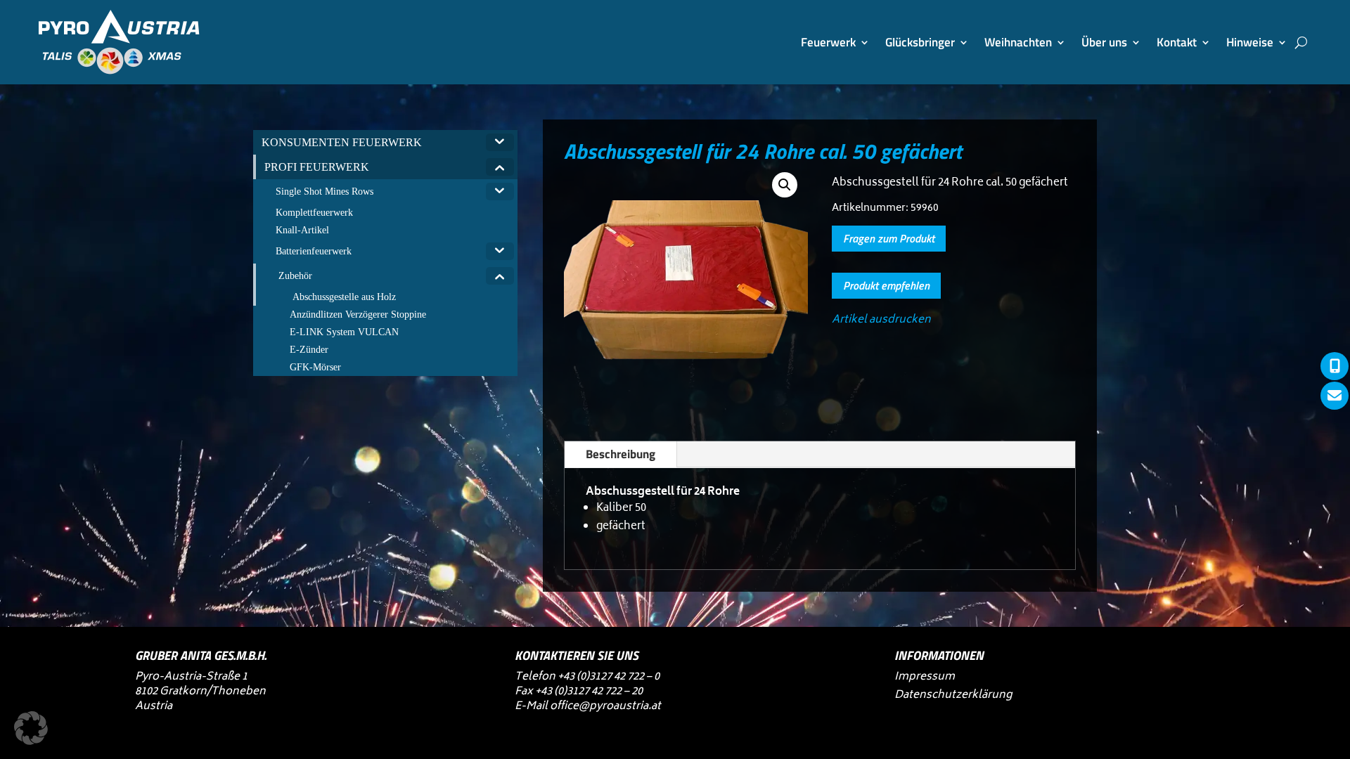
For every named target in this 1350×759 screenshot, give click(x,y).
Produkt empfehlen (886, 285)
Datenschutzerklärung (953, 695)
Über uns (1104, 42)
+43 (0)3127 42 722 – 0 (609, 677)
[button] (784, 184)
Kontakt (1177, 42)
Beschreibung (620, 454)
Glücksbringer (920, 42)
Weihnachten (1018, 42)
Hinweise (1249, 42)
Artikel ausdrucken (881, 320)
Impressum (924, 677)
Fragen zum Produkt (888, 238)
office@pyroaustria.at (605, 706)
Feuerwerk (828, 42)
